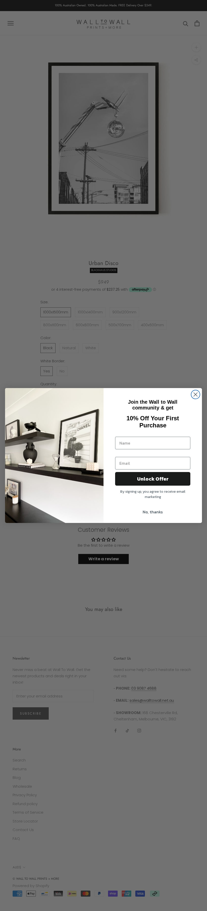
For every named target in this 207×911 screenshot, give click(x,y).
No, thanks (153, 512)
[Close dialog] (195, 394)
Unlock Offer (153, 479)
